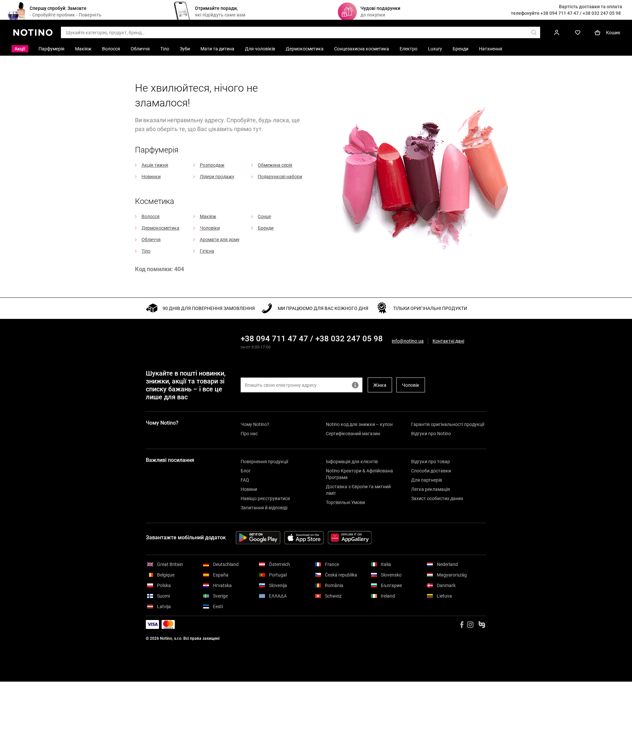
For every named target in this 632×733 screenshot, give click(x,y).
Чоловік (410, 385)
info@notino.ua (408, 341)
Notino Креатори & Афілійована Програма (359, 474)
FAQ (245, 480)
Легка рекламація (430, 489)
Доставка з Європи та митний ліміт (358, 490)
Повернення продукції (264, 461)
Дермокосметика (160, 228)
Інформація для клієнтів (352, 461)
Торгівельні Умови (345, 502)
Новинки (151, 176)
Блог (246, 470)
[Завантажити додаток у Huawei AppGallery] (350, 537)
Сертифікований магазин (353, 433)
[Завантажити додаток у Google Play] (258, 537)
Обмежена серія (275, 165)
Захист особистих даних (437, 498)
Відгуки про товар (430, 461)
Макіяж (208, 216)
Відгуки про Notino (431, 433)
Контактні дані (448, 341)
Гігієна (207, 251)
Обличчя (151, 239)
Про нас (249, 433)
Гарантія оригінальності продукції (447, 424)
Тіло (146, 251)
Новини (249, 489)
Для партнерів (426, 480)
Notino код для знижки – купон (359, 424)
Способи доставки (431, 470)
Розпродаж (212, 165)
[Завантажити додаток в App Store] (304, 537)
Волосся (151, 216)
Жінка (379, 385)
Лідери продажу (217, 176)
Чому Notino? (255, 424)
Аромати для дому (220, 239)
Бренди (266, 228)
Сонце (264, 216)
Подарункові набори (280, 176)
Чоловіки (210, 228)
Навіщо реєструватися (265, 498)
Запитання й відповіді (264, 507)
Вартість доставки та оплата (590, 6)
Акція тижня (155, 165)
